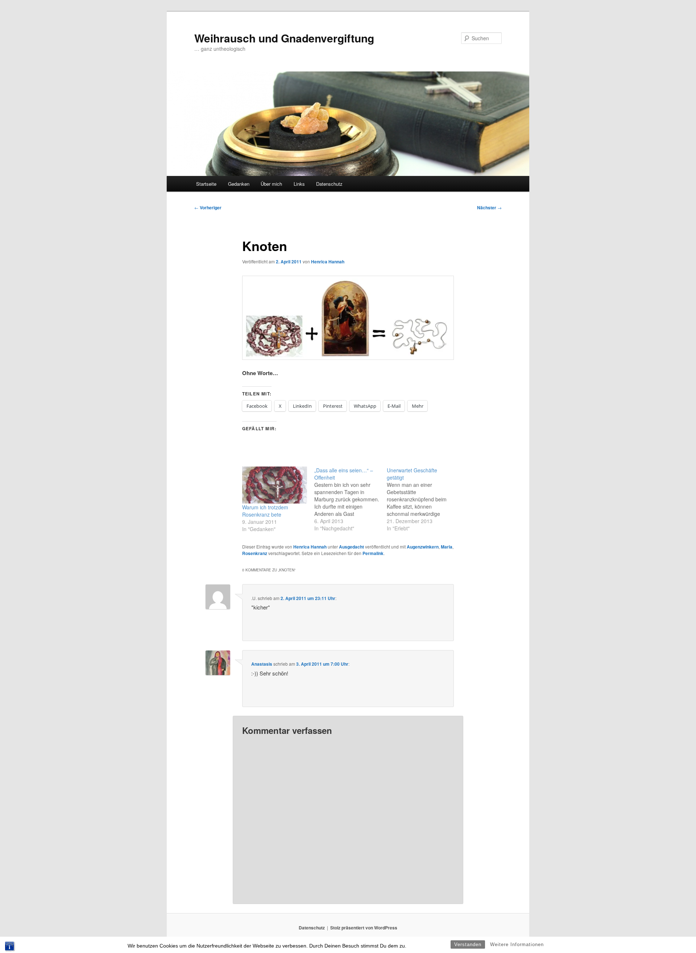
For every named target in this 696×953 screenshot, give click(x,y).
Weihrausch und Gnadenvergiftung (284, 38)
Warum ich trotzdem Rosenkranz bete (265, 511)
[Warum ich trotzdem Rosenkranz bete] (274, 485)
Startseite (206, 183)
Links (299, 183)
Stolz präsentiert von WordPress (363, 927)
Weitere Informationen (517, 944)
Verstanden (467, 944)
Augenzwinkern (423, 546)
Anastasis (261, 664)
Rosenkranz (254, 553)
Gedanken (238, 183)
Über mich (271, 183)
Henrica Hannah (327, 261)
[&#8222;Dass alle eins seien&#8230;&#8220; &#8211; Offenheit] (350, 499)
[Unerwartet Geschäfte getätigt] (423, 499)
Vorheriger (207, 207)
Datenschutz (329, 183)
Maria (446, 546)
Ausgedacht (351, 546)
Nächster (489, 207)
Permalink (373, 553)
